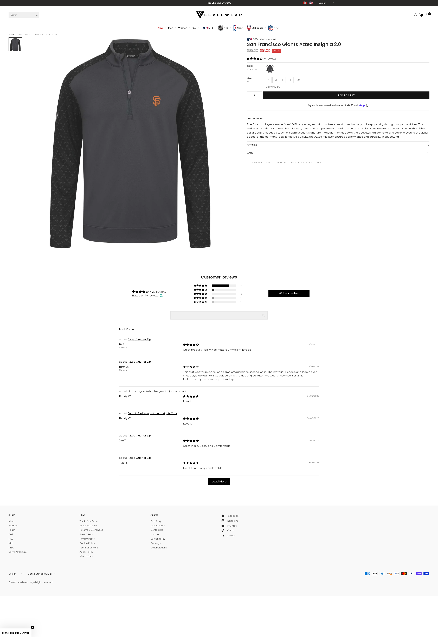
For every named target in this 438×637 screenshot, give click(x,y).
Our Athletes (158, 525)
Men (170, 28)
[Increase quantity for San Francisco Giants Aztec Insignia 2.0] (259, 95)
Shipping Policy (88, 525)
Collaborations (159, 547)
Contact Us (157, 529)
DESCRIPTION (255, 118)
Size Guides (86, 556)
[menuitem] (162, 28)
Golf (194, 28)
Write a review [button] (289, 293)
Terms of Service (89, 547)
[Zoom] (229, 44)
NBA (239, 28)
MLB (210, 28)
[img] (191, 344)
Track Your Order (89, 521)
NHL (225, 28)
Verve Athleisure (18, 551)
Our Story (156, 521)
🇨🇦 (305, 3)
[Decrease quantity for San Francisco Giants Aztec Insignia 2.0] (249, 95)
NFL (275, 28)
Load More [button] (219, 481)
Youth (12, 529)
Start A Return (87, 534)
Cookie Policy (87, 543)
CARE (250, 152)
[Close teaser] (32, 627)
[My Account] (415, 15)
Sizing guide (273, 87)
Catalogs (155, 543)
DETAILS (252, 145)
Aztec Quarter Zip (139, 339)
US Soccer (257, 28)
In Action (155, 534)
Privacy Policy (87, 538)
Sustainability (158, 538)
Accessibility (86, 551)
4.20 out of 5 (158, 291)
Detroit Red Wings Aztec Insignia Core (152, 413)
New (160, 28)
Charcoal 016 (270, 69)
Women (182, 28)
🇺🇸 (311, 3)
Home (11, 35)
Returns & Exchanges (91, 529)
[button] (255, 58)
